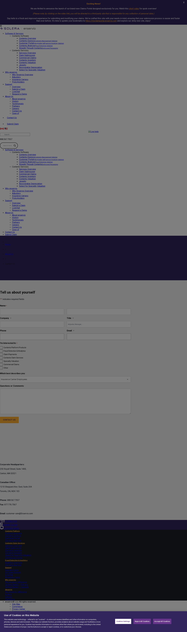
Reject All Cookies (142, 621)
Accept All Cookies (162, 621)
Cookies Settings (123, 621)
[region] (93, 621)
